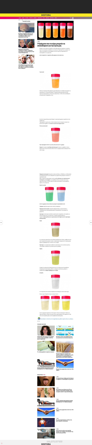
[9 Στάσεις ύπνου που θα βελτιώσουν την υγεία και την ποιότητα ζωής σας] (65, 330)
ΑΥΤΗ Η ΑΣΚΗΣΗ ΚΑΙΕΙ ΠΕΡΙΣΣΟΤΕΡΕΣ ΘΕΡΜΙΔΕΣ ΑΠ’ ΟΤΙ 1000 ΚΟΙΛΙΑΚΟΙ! (45, 368)
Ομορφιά (47, 17)
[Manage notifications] (1, 443)
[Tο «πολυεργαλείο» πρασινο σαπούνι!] (46, 346)
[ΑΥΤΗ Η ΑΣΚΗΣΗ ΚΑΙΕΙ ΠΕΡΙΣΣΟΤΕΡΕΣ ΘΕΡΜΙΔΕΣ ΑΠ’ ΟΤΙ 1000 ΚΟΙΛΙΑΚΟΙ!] (46, 363)
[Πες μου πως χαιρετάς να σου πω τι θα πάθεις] (65, 363)
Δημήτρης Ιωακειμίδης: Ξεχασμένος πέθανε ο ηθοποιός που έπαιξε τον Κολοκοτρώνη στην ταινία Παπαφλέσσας (26, 51)
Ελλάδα (20, 47)
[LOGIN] (73, 18)
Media (23, 17)
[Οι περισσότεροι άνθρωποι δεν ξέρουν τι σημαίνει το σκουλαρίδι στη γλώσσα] (46, 381)
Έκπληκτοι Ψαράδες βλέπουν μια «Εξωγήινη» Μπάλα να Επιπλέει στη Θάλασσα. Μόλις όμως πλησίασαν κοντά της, (25, 35)
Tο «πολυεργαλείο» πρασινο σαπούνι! (45, 352)
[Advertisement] (46, 6)
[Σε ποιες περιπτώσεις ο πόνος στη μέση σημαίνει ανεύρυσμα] (46, 422)
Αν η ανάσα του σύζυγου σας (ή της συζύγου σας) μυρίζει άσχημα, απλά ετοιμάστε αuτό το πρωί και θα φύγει (64, 390)
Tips (38, 350)
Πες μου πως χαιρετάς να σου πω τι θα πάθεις (64, 369)
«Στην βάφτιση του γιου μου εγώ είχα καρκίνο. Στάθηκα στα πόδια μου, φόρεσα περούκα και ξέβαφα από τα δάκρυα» (25, 66)
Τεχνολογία (40, 17)
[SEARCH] (71, 18)
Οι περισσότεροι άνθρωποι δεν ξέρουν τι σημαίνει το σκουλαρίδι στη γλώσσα (65, 378)
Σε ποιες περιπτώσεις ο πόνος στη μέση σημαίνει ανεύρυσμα (64, 420)
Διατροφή (52, 17)
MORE (56, 17)
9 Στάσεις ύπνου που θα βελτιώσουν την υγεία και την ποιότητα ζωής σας (64, 337)
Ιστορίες (26, 17)
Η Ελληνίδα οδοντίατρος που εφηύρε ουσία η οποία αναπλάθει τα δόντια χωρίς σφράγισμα (45, 338)
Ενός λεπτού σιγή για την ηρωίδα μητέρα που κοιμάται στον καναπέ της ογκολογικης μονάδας (64, 431)
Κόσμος (35, 17)
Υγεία (44, 17)
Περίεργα (31, 17)
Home (20, 17)
